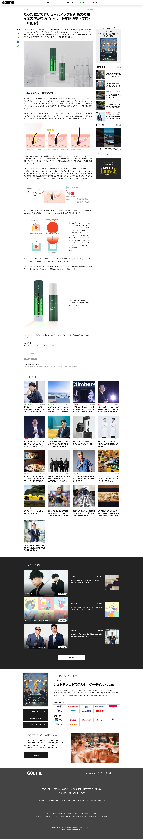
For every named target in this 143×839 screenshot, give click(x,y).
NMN (79, 32)
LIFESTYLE (79, 2)
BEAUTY (38, 364)
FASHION (41, 800)
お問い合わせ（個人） (82, 816)
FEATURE (89, 2)
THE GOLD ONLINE (86, 813)
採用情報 (104, 816)
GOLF (72, 2)
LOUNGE (96, 2)
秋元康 (86, 695)
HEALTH (62, 800)
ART (52, 800)
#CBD (33, 358)
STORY (98, 789)
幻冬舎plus (77, 813)
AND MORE (101, 800)
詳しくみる (35, 755)
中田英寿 (98, 695)
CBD (29, 34)
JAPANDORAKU (62, 813)
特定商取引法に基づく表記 (68, 816)
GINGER (70, 813)
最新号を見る (35, 712)
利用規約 (57, 816)
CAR (59, 2)
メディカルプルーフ (30, 345)
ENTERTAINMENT (83, 800)
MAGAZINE (73, 793)
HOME (25, 364)
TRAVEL (47, 800)
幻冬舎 (94, 813)
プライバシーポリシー (48, 816)
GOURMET (65, 2)
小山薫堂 (92, 695)
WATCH (53, 2)
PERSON (46, 2)
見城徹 (105, 695)
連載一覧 (71, 657)
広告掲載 (38, 816)
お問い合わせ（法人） (95, 816)
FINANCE (94, 800)
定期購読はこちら (35, 718)
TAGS (82, 793)
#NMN (26, 358)
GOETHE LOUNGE (52, 813)
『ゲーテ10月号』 (108, 690)
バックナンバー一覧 (35, 725)
